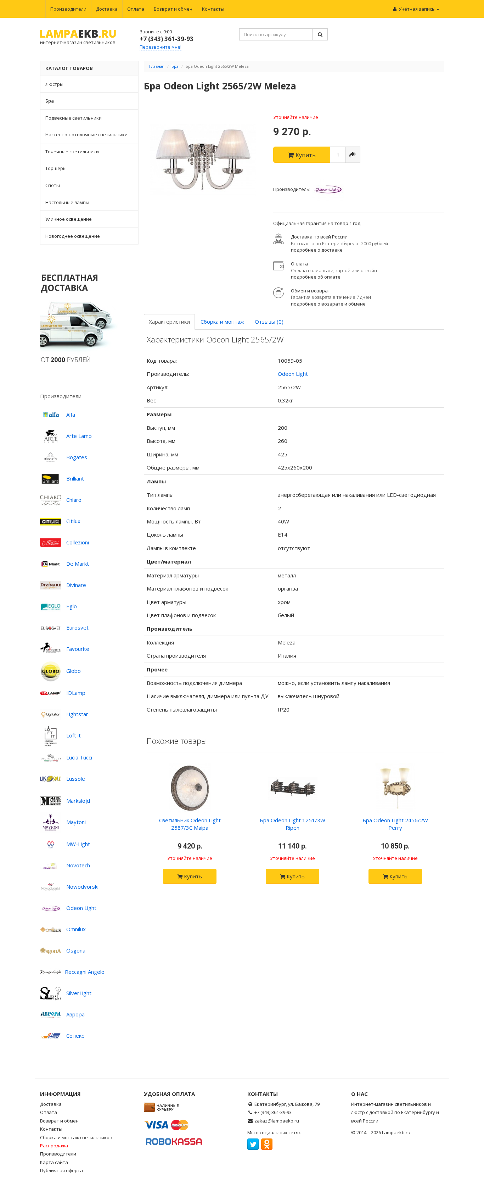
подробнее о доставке (317, 250)
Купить (192, 876)
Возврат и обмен (173, 9)
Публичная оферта (61, 1170)
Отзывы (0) (269, 321)
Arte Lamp (79, 435)
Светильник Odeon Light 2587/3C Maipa (190, 824)
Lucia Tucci (79, 757)
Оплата (135, 9)
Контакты (213, 9)
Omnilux (76, 929)
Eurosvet (77, 627)
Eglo (71, 606)
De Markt (77, 563)
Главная (156, 66)
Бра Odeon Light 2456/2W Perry (395, 824)
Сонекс (75, 1035)
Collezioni (77, 542)
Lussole (75, 778)
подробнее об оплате (316, 277)
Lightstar (77, 714)
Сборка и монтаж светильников (76, 1137)
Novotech (78, 865)
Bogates (76, 457)
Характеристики (169, 321)
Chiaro (73, 499)
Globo (73, 670)
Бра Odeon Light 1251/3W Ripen (292, 824)
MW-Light (78, 843)
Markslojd (78, 800)
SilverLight (78, 993)
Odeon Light (81, 907)
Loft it (73, 735)
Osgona (75, 950)
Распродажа (54, 1145)
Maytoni (76, 821)
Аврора (75, 1014)
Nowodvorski (82, 886)
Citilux (73, 521)
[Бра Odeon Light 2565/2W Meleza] (203, 159)
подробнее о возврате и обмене (328, 304)
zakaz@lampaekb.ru (276, 1121)
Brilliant (75, 478)
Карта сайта (54, 1162)
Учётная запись (417, 9)
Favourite (77, 648)
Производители (68, 9)
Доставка (107, 9)
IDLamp (75, 692)
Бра (175, 66)
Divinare (76, 584)
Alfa (70, 414)
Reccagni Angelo (85, 971)
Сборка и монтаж (222, 321)
